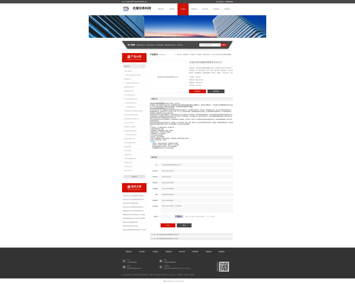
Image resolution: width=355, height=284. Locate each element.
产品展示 (183, 9)
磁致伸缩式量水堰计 (130, 131)
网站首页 (161, 9)
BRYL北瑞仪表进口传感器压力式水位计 (167, 234)
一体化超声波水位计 (130, 103)
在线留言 (216, 9)
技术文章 (205, 9)
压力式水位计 (128, 166)
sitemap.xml (172, 274)
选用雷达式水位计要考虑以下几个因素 (134, 214)
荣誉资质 (195, 251)
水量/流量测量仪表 (130, 158)
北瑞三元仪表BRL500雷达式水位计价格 (134, 229)
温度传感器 (127, 146)
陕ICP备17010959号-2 (161, 274)
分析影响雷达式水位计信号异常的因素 (134, 218)
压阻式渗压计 (128, 71)
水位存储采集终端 (129, 142)
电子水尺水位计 (129, 123)
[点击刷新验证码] (178, 216)
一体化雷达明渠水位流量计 (132, 75)
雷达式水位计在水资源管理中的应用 (133, 199)
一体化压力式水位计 (130, 134)
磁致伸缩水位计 (129, 91)
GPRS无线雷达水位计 (131, 99)
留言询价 (216, 91)
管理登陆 (179, 274)
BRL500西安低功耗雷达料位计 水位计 (167, 238)
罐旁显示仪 (127, 79)
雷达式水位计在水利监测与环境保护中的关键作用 (134, 195)
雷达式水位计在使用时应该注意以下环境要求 (134, 207)
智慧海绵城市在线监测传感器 (133, 111)
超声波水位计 (128, 162)
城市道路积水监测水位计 (132, 119)
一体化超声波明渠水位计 (132, 83)
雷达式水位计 (128, 170)
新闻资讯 (194, 9)
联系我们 (227, 9)
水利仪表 (126, 66)
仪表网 (192, 274)
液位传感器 (127, 154)
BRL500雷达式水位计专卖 (130, 226)
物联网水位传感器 (129, 127)
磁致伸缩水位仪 (129, 87)
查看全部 (134, 176)
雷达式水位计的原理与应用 (130, 203)
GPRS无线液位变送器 (131, 115)
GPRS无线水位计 (129, 95)
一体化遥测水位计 (129, 107)
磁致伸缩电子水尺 (129, 138)
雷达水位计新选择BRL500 (130, 222)
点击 (143, 66)
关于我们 (172, 9)
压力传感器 (127, 150)
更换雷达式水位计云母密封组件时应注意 (134, 210)
